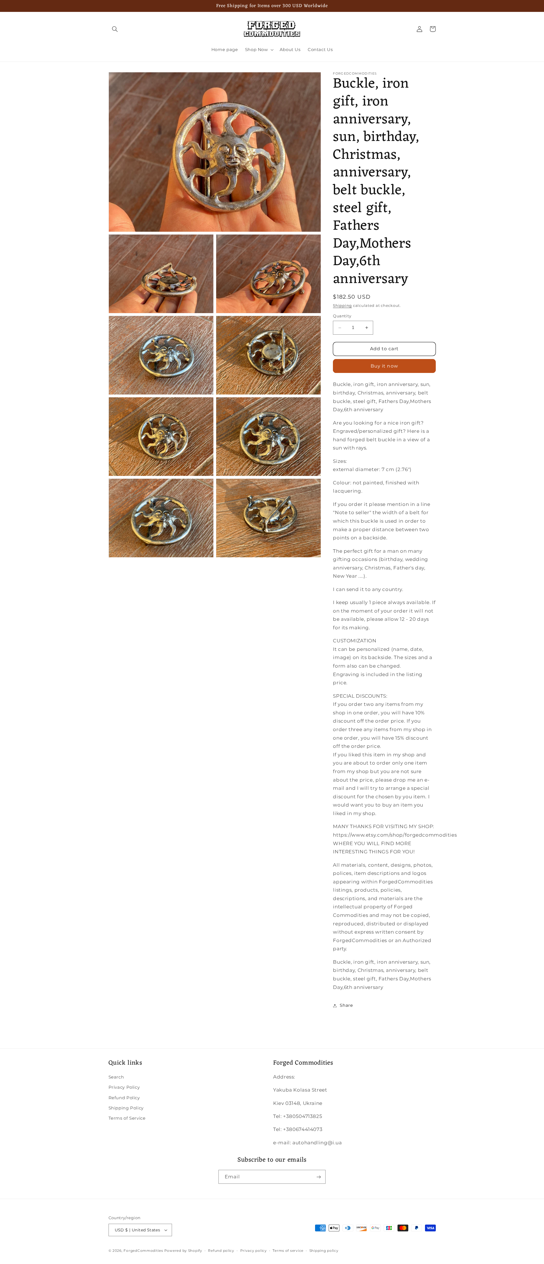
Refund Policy (124, 1097)
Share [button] (346, 1005)
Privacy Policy (124, 1087)
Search (116, 1077)
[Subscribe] (318, 1177)
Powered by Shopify (183, 1251)
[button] (115, 28)
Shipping (342, 305)
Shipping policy (324, 1251)
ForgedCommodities (143, 1251)
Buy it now (384, 366)
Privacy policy (253, 1251)
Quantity (342, 316)
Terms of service (288, 1251)
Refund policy (221, 1251)
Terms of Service (127, 1118)
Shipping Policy (126, 1108)
